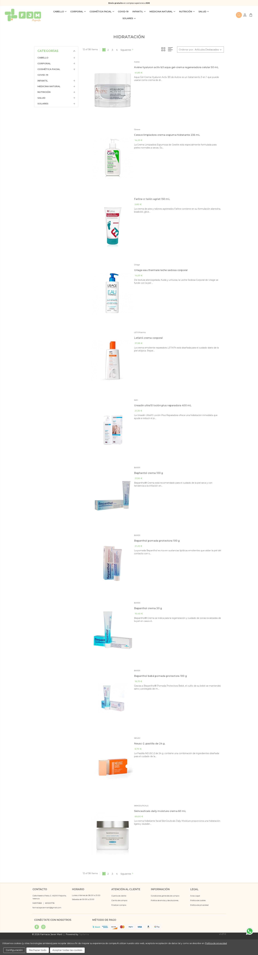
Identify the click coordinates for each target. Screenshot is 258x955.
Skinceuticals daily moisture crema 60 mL (160, 811)
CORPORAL (76, 11)
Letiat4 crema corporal (148, 337)
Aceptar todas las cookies (67, 950)
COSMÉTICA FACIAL (101, 11)
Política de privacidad (199, 905)
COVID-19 (123, 11)
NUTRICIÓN (185, 11)
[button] (239, 15)
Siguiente (125, 49)
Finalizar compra (118, 905)
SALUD (202, 11)
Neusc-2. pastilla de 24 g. (149, 743)
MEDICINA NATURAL (161, 11)
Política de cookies (198, 900)
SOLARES (128, 18)
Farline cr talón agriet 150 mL (152, 199)
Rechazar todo (37, 950)
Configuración (14, 950)
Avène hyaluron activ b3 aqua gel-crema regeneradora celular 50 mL (176, 67)
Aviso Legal (195, 896)
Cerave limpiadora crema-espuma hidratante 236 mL (167, 134)
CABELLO (58, 11)
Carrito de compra (119, 900)
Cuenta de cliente (118, 896)
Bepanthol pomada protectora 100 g (157, 540)
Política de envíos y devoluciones (164, 900)
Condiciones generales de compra (165, 896)
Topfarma (84, 934)
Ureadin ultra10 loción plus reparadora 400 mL (162, 405)
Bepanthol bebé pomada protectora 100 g (160, 676)
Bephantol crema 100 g (148, 473)
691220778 (49, 903)
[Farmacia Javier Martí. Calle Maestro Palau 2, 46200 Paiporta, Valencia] (23, 14)
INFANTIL (137, 11)
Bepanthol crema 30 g (148, 608)
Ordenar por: (186, 49)
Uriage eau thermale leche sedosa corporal (161, 270)
